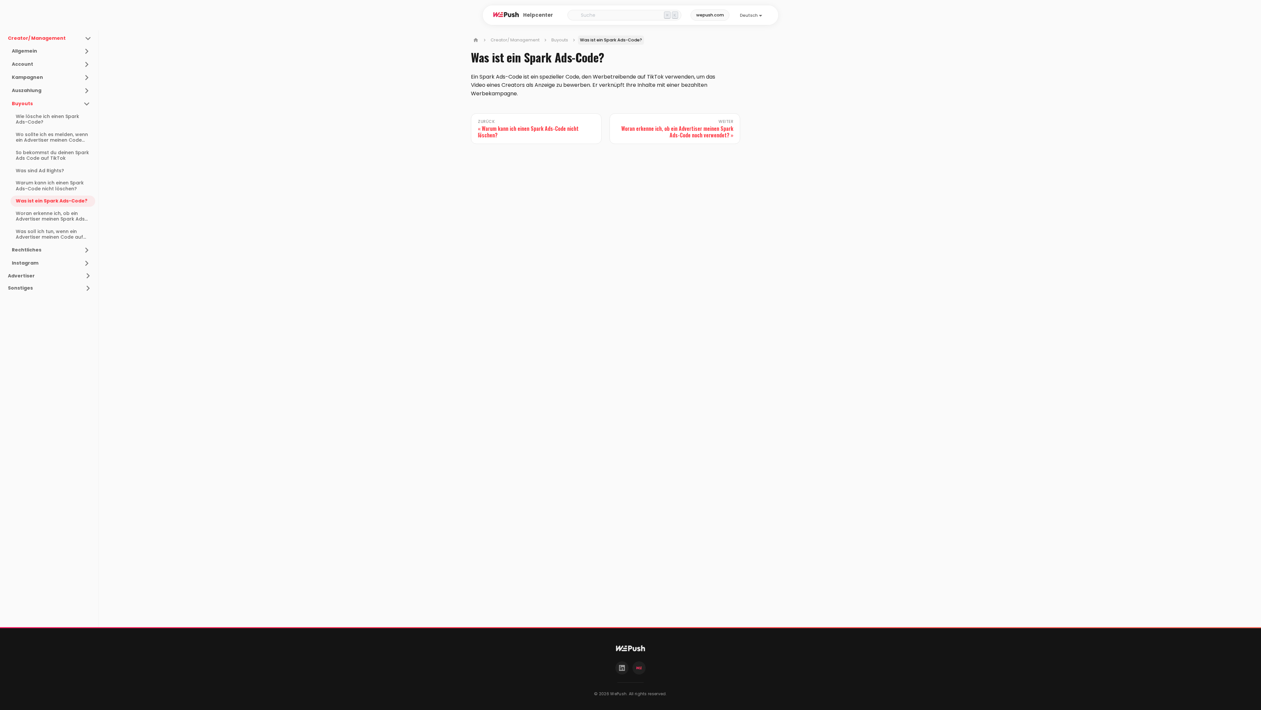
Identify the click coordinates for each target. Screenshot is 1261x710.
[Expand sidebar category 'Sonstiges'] (88, 288)
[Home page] (476, 40)
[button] (51, 51)
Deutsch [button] (749, 15)
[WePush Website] (639, 667)
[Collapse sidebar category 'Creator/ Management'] (88, 38)
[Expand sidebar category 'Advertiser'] (88, 276)
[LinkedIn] (622, 667)
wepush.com (710, 15)
